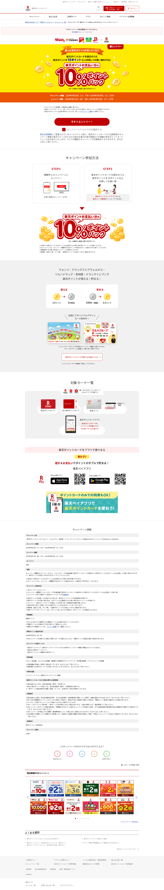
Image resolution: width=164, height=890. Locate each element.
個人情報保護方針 (40, 869)
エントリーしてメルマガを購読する (84, 129)
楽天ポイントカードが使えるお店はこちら (82, 357)
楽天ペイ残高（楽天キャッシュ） (99, 2)
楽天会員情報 (46, 134)
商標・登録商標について (67, 869)
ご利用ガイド (72, 17)
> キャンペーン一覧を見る (129, 822)
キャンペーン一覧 (60, 22)
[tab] (75, 818)
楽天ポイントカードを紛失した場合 (95, 839)
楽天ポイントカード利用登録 (65, 864)
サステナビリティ (67, 885)
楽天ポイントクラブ (69, 2)
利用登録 (65, 594)
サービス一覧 (31, 885)
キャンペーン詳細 (86, 111)
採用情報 (53, 869)
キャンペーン (35, 17)
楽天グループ (133, 2)
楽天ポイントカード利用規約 (122, 864)
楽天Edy (124, 2)
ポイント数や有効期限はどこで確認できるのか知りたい (102, 843)
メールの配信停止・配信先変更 (94, 860)
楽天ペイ (116, 2)
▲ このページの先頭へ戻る (130, 765)
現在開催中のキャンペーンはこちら (82, 32)
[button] (82, 122)
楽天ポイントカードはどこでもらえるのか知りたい (43, 839)
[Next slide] (135, 797)
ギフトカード (82, 2)
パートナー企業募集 (126, 17)
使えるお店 (53, 17)
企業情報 (28, 869)
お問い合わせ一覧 (48, 885)
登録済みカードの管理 (91, 864)
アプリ (88, 17)
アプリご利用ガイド (61, 860)
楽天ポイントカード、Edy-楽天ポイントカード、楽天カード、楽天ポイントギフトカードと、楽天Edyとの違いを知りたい (47, 844)
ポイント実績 (105, 17)
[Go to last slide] (28, 797)
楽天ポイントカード (46, 22)
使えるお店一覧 (117, 860)
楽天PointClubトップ (31, 22)
